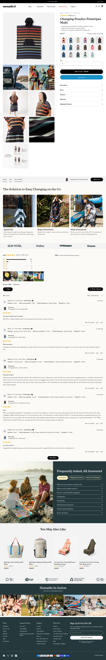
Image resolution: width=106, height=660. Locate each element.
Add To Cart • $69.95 (81, 71)
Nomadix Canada (57, 636)
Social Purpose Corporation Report (27, 634)
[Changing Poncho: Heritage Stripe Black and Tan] (85, 47)
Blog (54, 641)
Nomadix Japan (57, 638)
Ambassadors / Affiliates (59, 643)
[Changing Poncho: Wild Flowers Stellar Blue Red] (85, 40)
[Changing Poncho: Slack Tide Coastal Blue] (63, 47)
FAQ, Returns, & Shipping (43, 633)
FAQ (10, 179)
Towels (4, 631)
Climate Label (23, 631)
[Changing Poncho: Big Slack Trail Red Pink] (92, 47)
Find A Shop (100, 1)
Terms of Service (57, 631)
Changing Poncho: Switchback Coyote (19, 403)
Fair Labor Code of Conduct (60, 633)
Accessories (6, 641)
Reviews (5, 179)
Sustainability (62, 477)
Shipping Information (76, 477)
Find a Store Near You (42, 638)
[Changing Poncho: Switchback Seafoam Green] (85, 54)
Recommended (18, 179)
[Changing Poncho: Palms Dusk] (70, 40)
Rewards (39, 636)
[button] (68, 16)
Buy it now (81, 77)
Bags (4, 638)
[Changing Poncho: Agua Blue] (63, 54)
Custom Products (41, 643)
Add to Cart (96, 179)
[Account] (99, 6)
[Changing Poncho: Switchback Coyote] (99, 47)
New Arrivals (6, 628)
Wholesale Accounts (42, 641)
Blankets (5, 633)
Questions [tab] (16, 284)
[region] (23, 276)
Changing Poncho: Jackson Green (17, 368)
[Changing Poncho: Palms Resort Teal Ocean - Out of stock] (92, 54)
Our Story (22, 626)
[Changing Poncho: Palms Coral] (78, 47)
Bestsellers (5, 626)
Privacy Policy (56, 628)
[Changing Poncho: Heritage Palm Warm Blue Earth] (70, 54)
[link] (4, 656)
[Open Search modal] (96, 6)
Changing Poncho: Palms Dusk (16, 337)
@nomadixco (59, 591)
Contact (39, 626)
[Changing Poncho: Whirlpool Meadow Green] (78, 40)
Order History (40, 631)
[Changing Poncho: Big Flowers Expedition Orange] (63, 40)
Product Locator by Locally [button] (95, 33)
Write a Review (97, 289)
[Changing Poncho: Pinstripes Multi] (99, 40)
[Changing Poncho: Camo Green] (78, 54)
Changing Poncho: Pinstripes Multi (18, 309)
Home (61, 13)
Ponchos (5, 636)
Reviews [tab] (7, 284)
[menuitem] (31, 6)
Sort (88, 295)
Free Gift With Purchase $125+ (53, 1)
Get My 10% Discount (86, 637)
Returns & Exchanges (93, 477)
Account (39, 628)
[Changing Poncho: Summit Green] (70, 47)
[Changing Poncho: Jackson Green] (92, 40)
